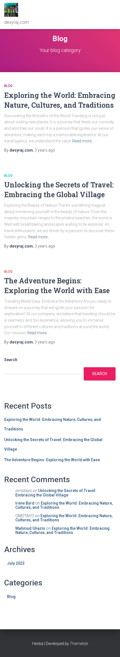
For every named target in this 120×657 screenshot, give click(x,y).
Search (10, 359)
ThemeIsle (79, 643)
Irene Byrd (24, 503)
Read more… (83, 141)
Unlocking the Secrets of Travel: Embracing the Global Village (55, 492)
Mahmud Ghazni (30, 528)
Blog (8, 86)
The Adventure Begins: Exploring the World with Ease (52, 460)
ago (45, 150)
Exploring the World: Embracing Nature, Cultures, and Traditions (64, 505)
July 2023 (16, 563)
